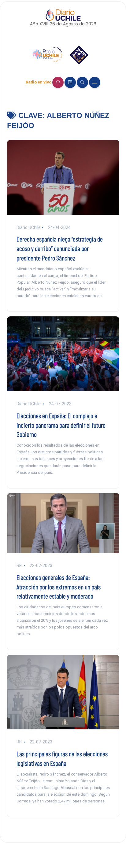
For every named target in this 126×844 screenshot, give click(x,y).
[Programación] (70, 82)
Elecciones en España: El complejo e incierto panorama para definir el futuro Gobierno (61, 424)
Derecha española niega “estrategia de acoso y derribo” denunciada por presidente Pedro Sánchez (60, 248)
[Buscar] (82, 82)
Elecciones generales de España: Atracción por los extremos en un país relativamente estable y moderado (59, 586)
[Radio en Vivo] (58, 82)
